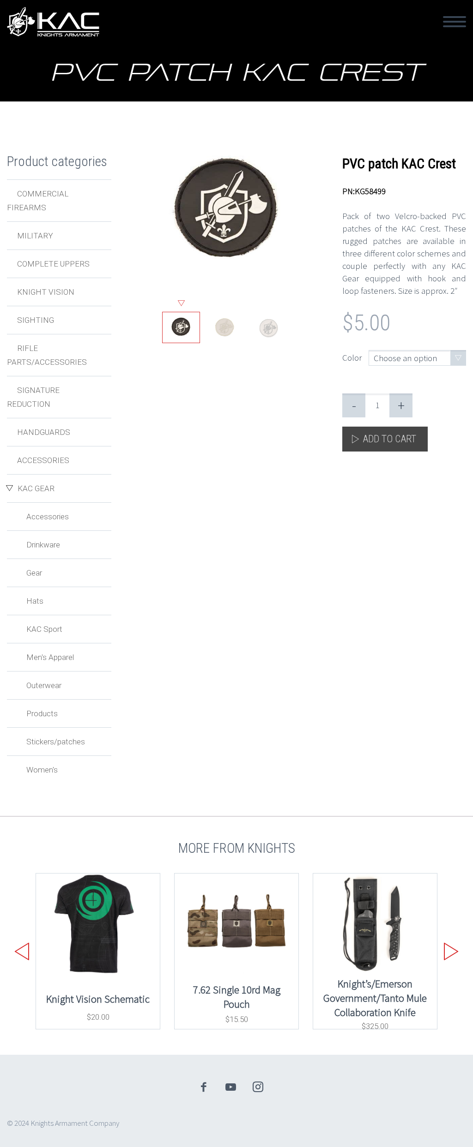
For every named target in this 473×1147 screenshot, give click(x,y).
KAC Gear (36, 488)
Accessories (43, 460)
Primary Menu (454, 22)
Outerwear (43, 685)
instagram (258, 1087)
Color (352, 357)
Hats (34, 601)
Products (42, 713)
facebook (204, 1087)
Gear (34, 572)
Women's (42, 769)
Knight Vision (45, 292)
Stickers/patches (55, 741)
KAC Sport (44, 629)
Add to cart (389, 439)
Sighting (35, 320)
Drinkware (43, 544)
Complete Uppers (53, 263)
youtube (231, 1087)
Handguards (43, 432)
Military (35, 235)
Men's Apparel (50, 657)
